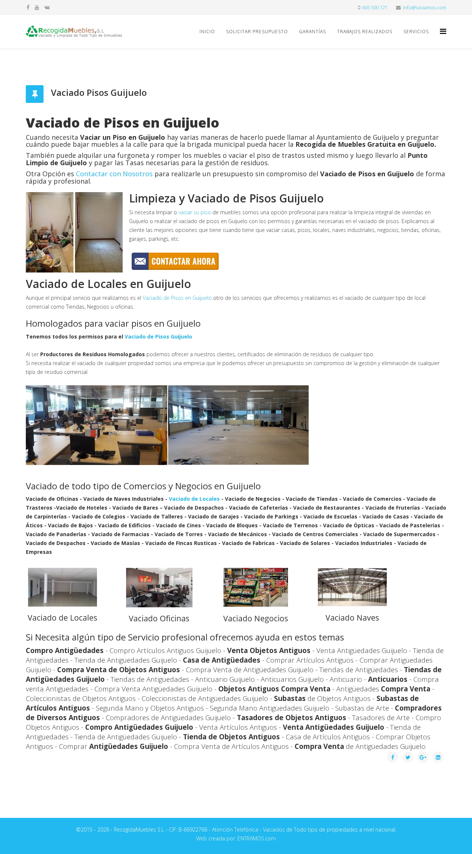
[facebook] (28, 7)
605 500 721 (375, 7)
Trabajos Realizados (364, 31)
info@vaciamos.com (424, 7)
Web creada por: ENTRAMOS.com (236, 838)
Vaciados (274, 829)
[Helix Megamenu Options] (443, 31)
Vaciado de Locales (194, 498)
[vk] (47, 7)
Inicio (207, 31)
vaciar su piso (194, 212)
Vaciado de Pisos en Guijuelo (177, 297)
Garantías (312, 31)
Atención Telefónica (235, 829)
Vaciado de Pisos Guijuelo (158, 336)
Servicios (416, 31)
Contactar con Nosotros (114, 173)
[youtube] (37, 7)
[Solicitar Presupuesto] (236, 261)
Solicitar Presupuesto (257, 31)
